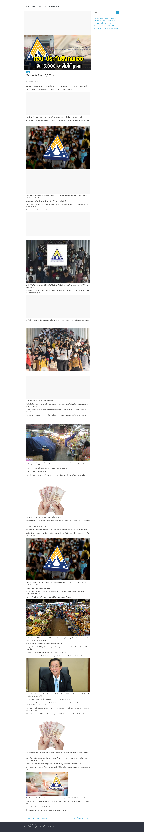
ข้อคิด (39, 6)
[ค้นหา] (118, 12)
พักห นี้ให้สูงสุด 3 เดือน (82, 818)
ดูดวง (33, 6)
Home (27, 6)
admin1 (40, 78)
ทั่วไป (45, 6)
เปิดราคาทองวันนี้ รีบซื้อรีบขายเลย (102, 23)
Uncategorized (54, 6)
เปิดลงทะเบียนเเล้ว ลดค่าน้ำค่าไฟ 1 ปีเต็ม (104, 26)
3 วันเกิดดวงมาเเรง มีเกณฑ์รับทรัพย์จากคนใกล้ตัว (106, 18)
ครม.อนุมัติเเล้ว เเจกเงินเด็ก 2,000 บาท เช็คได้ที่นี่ (106, 28)
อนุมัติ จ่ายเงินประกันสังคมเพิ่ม (36, 818)
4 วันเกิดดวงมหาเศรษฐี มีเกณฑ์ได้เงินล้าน (104, 20)
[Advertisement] (57, 23)
